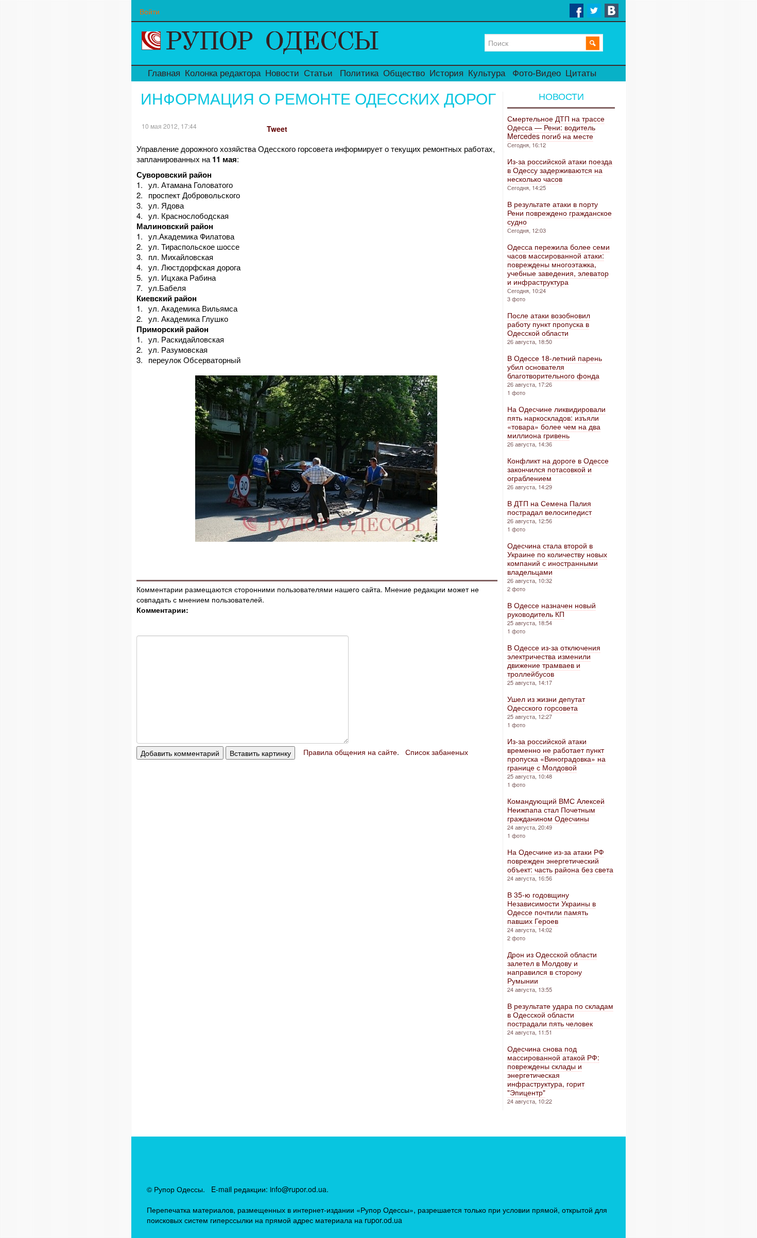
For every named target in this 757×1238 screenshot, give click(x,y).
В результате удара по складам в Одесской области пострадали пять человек (560, 1014)
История (446, 73)
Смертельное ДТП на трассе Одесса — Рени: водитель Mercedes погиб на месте (556, 127)
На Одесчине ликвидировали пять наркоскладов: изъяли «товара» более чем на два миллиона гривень (556, 422)
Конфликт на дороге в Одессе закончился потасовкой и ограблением (558, 469)
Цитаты (580, 73)
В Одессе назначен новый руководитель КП (551, 609)
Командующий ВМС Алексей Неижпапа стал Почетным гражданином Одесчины (556, 809)
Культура (486, 73)
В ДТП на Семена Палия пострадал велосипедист (549, 507)
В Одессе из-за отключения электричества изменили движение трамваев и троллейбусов (553, 660)
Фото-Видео (536, 73)
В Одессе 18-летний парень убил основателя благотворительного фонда (554, 367)
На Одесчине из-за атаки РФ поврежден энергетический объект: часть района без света (560, 860)
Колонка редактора (223, 73)
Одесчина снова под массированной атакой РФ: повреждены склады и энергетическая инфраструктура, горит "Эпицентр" (553, 1070)
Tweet (277, 129)
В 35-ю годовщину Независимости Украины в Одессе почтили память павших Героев (551, 907)
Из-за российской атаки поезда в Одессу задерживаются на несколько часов (559, 170)
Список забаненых (436, 752)
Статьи (318, 73)
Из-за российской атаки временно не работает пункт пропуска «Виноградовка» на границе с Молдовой (556, 754)
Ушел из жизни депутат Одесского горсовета (546, 703)
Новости (282, 73)
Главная (164, 73)
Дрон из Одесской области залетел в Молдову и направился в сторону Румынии (552, 967)
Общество (404, 73)
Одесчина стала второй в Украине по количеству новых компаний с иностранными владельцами (557, 558)
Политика (359, 73)
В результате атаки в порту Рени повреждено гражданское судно (559, 213)
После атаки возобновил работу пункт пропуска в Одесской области (548, 324)
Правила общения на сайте (350, 752)
